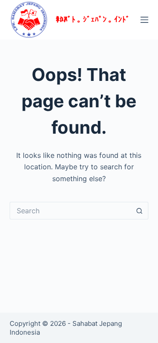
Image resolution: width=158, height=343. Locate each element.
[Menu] (144, 20)
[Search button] (139, 210)
